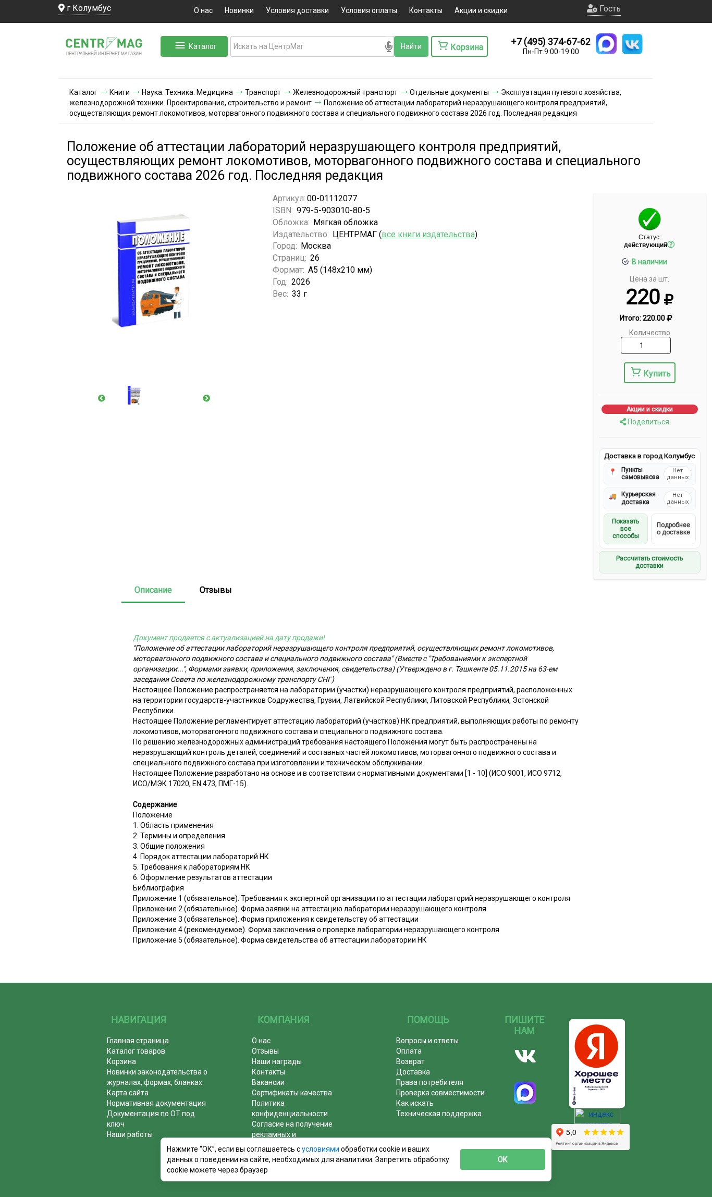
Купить (657, 373)
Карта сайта (128, 1093)
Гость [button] (609, 9)
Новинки (239, 10)
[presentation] (101, 398)
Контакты (426, 10)
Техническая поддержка (439, 1113)
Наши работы (130, 1134)
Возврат (410, 1061)
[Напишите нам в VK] (632, 43)
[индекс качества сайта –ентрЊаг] (597, 1119)
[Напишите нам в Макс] (606, 43)
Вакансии (268, 1082)
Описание (153, 590)
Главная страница (138, 1040)
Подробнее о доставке (673, 528)
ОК (503, 1159)
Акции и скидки (481, 10)
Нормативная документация (156, 1103)
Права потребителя (429, 1082)
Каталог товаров (136, 1051)
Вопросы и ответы (427, 1040)
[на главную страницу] (108, 68)
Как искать (415, 1103)
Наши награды (277, 1061)
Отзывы (216, 590)
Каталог (203, 46)
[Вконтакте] (525, 1056)
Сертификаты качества (292, 1093)
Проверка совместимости (440, 1093)
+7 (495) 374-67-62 (551, 41)
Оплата (409, 1051)
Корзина (121, 1061)
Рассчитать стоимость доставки (649, 562)
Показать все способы (625, 529)
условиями (321, 1149)
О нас (203, 10)
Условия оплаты (369, 10)
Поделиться (647, 422)
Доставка (413, 1072)
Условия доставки (297, 10)
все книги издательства (428, 234)
